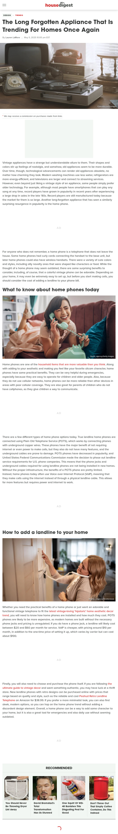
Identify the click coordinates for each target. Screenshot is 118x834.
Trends (19, 15)
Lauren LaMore (13, 37)
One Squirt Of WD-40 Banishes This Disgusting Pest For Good (73, 808)
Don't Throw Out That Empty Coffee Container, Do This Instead (101, 808)
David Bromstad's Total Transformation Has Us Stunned (44, 808)
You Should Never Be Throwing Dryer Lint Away (16, 806)
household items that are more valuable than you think (71, 364)
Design (7, 15)
